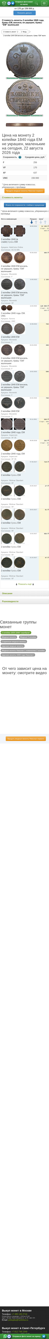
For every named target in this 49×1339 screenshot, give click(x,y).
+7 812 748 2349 (19, 1332)
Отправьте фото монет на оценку (24, 2)
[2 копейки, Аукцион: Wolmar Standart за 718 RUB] (6, 466)
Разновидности (10, 601)
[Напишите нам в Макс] (9, 3)
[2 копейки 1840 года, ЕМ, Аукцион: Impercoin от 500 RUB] (6, 424)
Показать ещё (25, 584)
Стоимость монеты (12, 197)
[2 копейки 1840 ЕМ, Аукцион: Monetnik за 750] (6, 328)
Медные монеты (9, 637)
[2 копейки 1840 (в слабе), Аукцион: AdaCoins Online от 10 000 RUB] (6, 231)
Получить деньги (24, 13)
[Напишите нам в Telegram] (13, 3)
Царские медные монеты (12, 646)
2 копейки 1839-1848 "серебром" (16, 633)
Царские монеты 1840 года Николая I (18, 655)
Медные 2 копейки (28, 637)
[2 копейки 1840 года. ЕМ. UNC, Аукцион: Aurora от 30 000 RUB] (6, 308)
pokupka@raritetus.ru (18, 1320)
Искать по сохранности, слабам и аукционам (25, 205)
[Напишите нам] (5, 1336)
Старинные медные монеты (14, 641)
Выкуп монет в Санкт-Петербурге (23, 1328)
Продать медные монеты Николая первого (24, 191)
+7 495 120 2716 (19, 1314)
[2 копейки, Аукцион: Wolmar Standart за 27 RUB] (6, 490)
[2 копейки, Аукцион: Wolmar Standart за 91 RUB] (6, 514)
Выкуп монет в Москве (17, 1310)
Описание (7, 593)
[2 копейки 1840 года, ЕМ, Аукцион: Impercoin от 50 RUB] (6, 445)
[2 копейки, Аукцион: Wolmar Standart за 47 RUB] (6, 562)
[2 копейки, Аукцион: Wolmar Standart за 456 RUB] (6, 538)
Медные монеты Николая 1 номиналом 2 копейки (23, 650)
